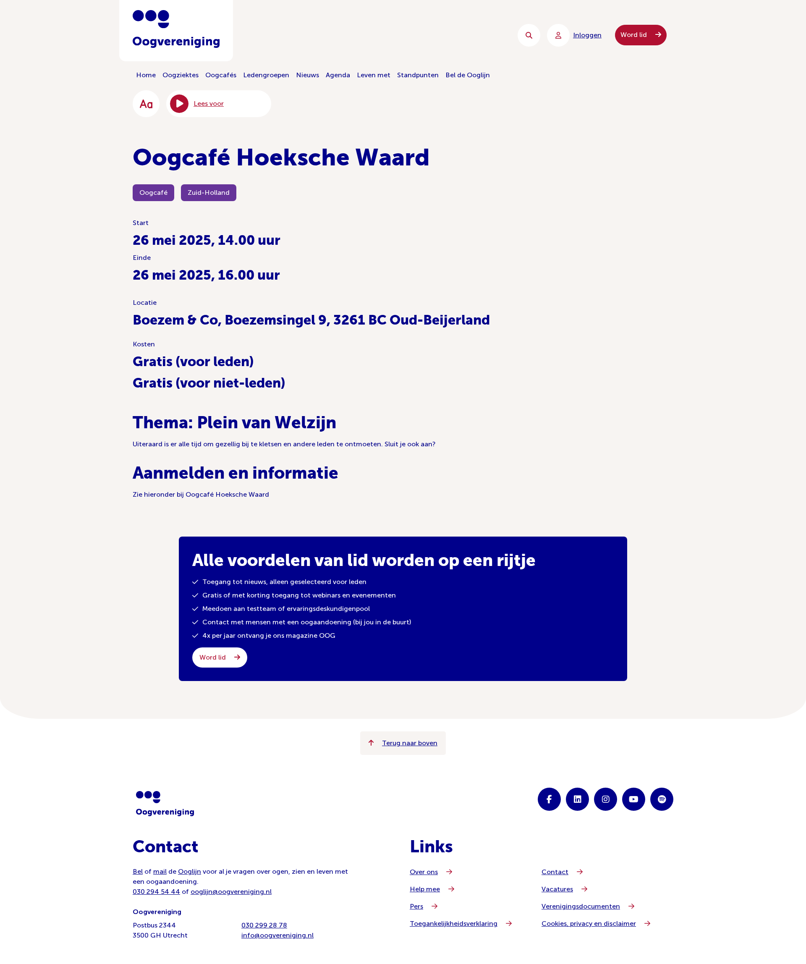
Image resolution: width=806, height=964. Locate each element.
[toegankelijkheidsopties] (146, 103)
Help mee (425, 889)
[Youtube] (633, 799)
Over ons (424, 872)
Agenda (338, 75)
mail (160, 871)
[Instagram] (605, 799)
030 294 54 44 (156, 892)
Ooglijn (189, 871)
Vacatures (557, 889)
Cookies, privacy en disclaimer (589, 923)
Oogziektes (180, 75)
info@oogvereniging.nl (277, 935)
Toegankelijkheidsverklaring (453, 923)
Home (146, 75)
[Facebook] (549, 799)
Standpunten (418, 75)
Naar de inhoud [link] (302, 35)
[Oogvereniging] (165, 804)
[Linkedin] (577, 799)
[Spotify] (661, 799)
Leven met (373, 75)
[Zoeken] (529, 35)
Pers (416, 906)
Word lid (634, 35)
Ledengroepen (266, 75)
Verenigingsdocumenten (581, 906)
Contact (555, 872)
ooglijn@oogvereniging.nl (231, 892)
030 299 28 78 (264, 925)
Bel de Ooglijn (467, 75)
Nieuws (307, 75)
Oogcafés (220, 75)
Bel (138, 871)
